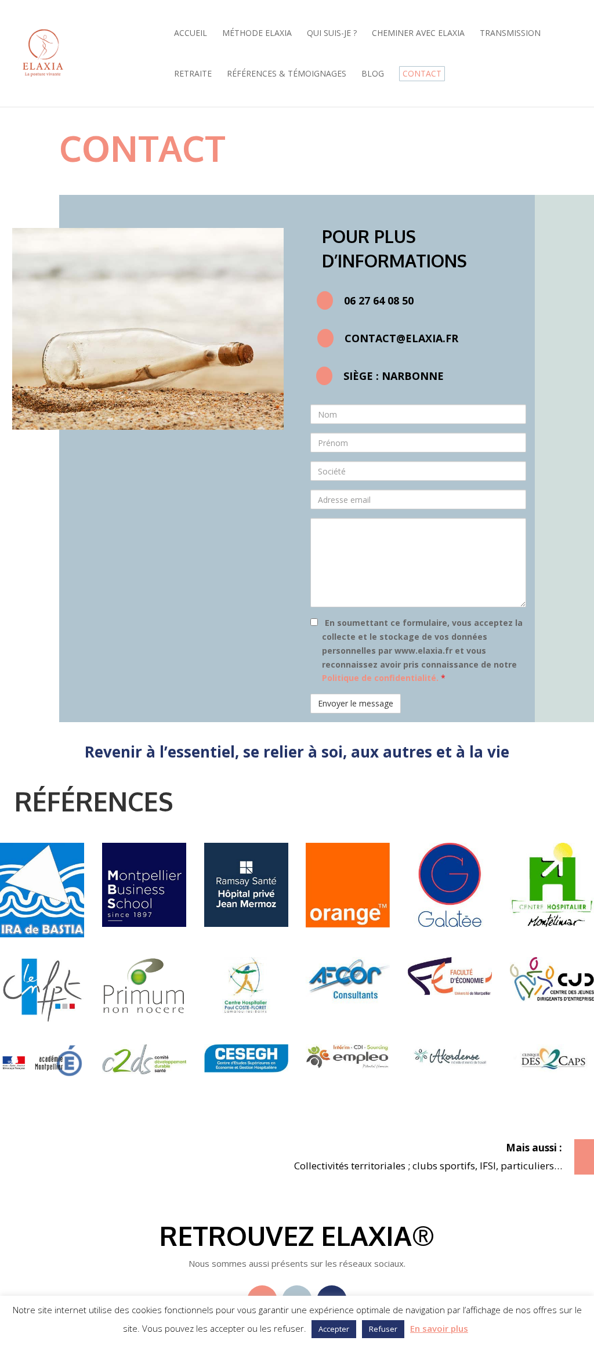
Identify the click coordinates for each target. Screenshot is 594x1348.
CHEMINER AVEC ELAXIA (418, 33)
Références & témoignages (286, 74)
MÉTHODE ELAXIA (257, 33)
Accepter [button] (333, 1329)
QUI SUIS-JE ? (332, 33)
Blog (372, 74)
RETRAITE (193, 74)
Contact (422, 73)
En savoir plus (439, 1328)
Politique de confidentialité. (381, 677)
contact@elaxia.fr (401, 338)
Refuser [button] (383, 1329)
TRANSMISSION (510, 33)
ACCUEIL (190, 33)
